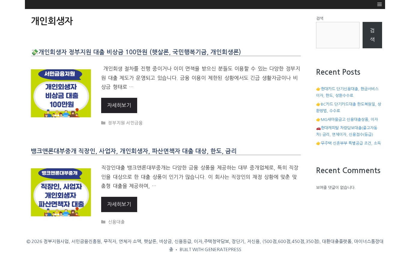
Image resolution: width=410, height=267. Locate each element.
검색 (319, 18)
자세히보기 (119, 105)
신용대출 (116, 222)
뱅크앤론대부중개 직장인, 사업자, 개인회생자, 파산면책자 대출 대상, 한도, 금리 (134, 151)
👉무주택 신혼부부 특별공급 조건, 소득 (348, 143)
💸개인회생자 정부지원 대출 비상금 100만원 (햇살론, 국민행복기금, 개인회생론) (136, 52)
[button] (379, 4)
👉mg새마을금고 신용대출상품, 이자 (347, 120)
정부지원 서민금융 (125, 123)
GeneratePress (223, 249)
